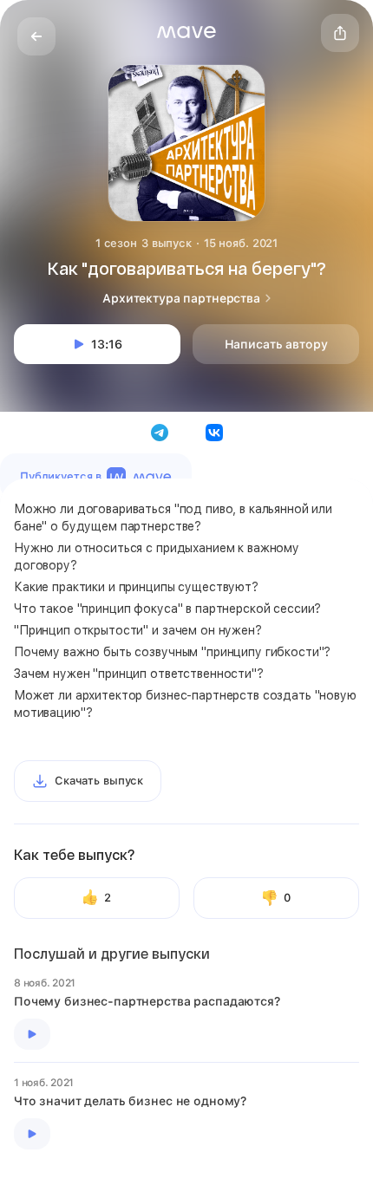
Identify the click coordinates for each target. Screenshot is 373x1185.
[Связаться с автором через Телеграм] (159, 432)
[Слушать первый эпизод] (32, 1034)
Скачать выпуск (99, 780)
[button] (186, 32)
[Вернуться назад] (36, 36)
